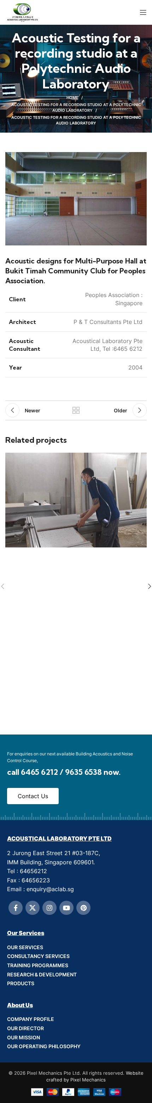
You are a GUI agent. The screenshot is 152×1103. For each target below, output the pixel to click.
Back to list (76, 410)
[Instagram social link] (49, 908)
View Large (140, 459)
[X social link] (32, 908)
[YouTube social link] (66, 908)
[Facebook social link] (15, 908)
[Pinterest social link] (83, 908)
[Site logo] (22, 11)
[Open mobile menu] (143, 12)
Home (72, 97)
